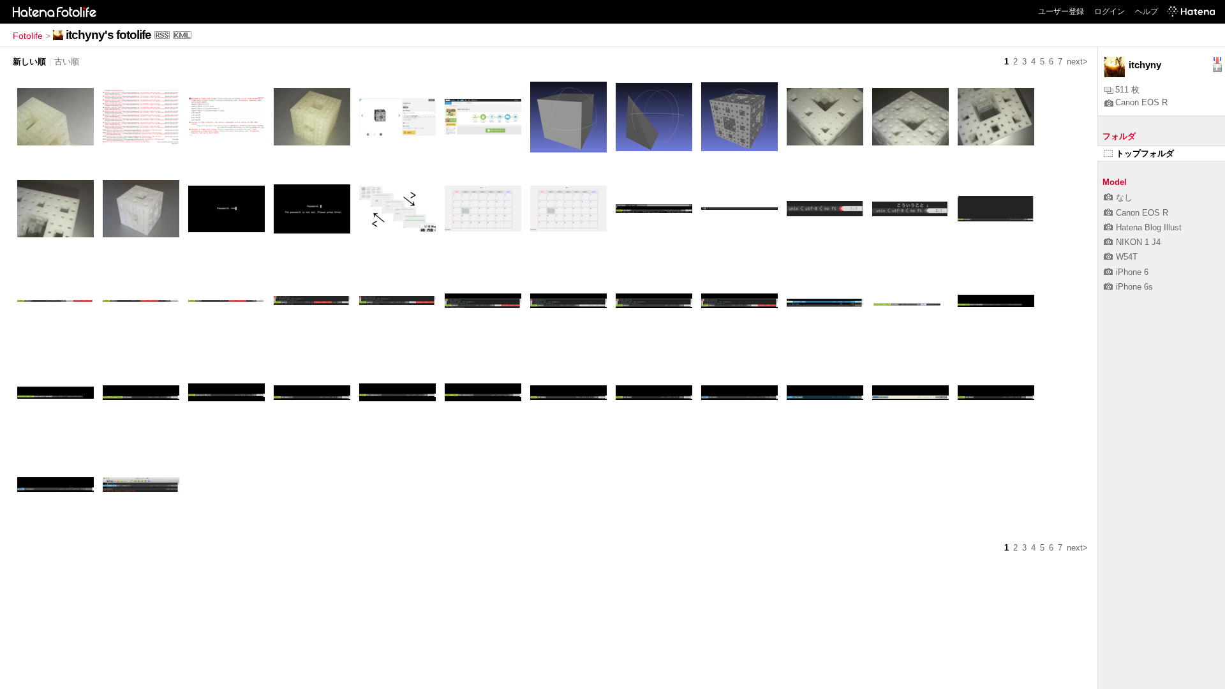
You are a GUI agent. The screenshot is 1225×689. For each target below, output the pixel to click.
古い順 (66, 61)
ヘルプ (1146, 11)
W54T (1127, 257)
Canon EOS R (1141, 102)
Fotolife (28, 36)
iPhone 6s (1134, 287)
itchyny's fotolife (108, 34)
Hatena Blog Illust (1149, 227)
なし (1124, 197)
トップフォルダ (1145, 153)
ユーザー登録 (1061, 11)
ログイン (1109, 11)
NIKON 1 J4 (1138, 242)
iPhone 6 (1132, 272)
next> (1077, 61)
